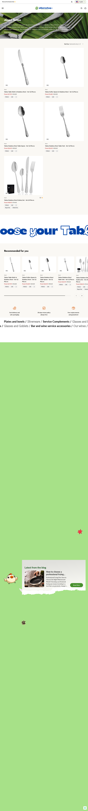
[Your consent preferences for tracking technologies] (85, 808)
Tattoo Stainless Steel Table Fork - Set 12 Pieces (59, 146)
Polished (7, 96)
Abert (5, 89)
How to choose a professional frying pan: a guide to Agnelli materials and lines (29, 575)
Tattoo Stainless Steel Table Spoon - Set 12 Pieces (19, 146)
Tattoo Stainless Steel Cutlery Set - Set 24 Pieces (19, 200)
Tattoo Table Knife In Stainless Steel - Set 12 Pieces (20, 92)
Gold (12, 96)
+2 (15, 96)
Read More (34, 585)
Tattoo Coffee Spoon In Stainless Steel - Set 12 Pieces (61, 92)
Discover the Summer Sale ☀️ (9, 1)
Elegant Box (7, 207)
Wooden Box (15, 207)
